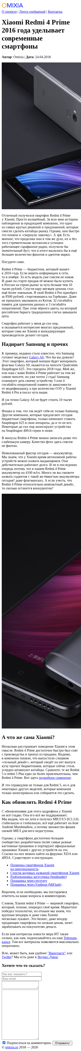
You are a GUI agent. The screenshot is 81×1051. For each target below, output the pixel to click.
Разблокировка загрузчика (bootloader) (38, 877)
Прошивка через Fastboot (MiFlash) (35, 884)
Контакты (55, 11)
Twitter (6, 957)
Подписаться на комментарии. (29, 1043)
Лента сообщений (32, 11)
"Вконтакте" (57, 953)
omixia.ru (11, 1047)
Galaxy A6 (36, 357)
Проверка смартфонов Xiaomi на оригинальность (32, 867)
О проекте (9, 11)
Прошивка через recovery (28, 881)
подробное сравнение (55, 778)
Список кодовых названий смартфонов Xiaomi (44, 873)
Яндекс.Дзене (48, 957)
